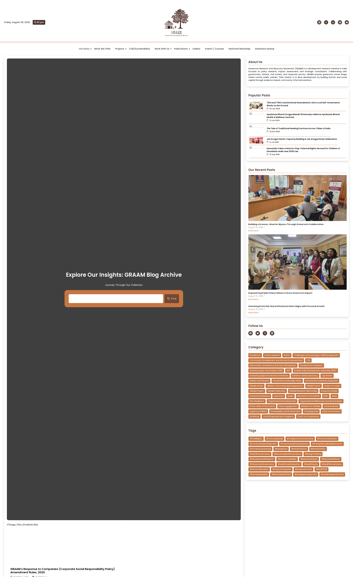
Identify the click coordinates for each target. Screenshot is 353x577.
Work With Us (162, 48)
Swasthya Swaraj (264, 48)
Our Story (84, 48)
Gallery (196, 48)
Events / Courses (214, 48)
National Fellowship (239, 48)
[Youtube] (347, 22)
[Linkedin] (319, 22)
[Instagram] (333, 22)
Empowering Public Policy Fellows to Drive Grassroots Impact (280, 293)
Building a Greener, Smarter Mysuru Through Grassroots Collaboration (286, 224)
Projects (119, 48)
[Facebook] (340, 22)
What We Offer (102, 48)
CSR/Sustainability (139, 48)
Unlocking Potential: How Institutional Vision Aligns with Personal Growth (286, 306)
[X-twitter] (326, 22)
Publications (181, 48)
